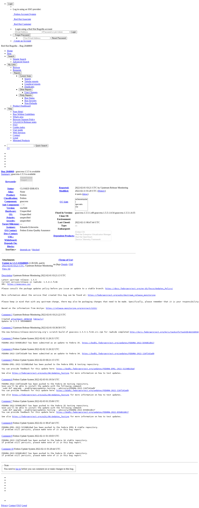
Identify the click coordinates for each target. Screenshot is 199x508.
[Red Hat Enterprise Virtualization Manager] (93, 234)
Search (11, 56)
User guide (18, 130)
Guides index (19, 127)
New (9, 53)
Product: (10, 195)
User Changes (30, 92)
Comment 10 (8, 449)
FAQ (15, 124)
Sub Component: (10, 204)
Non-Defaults (30, 103)
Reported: (64, 187)
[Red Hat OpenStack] (93, 237)
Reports (17, 73)
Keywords (10, 181)
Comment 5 (7, 360)
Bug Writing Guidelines (24, 114)
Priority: (11, 217)
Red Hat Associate (22, 19)
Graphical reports (32, 84)
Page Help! (18, 111)
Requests (17, 70)
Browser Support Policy (24, 119)
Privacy (4, 505)
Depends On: (10, 243)
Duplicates (29, 86)
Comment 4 (7, 349)
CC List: (64, 202)
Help (10, 109)
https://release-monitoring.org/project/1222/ (71, 308)
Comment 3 (7, 338)
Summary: (6, 174)
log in (18, 469)
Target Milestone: (10, 224)
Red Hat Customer (22, 24)
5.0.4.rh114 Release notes (24, 122)
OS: (11, 214)
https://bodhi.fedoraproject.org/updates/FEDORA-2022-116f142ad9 (118, 353)
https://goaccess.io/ (19, 284)
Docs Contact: (11, 233)
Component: (11, 201)
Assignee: (10, 227)
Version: (11, 208)
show (85, 194)
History (101, 191)
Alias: (11, 192)
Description (7, 275)
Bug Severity (30, 100)
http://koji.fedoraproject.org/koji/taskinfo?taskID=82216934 (164, 332)
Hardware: (10, 211)
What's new (18, 117)
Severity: (10, 221)
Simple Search (19, 59)
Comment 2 (7, 327)
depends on (25, 249)
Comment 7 (7, 401)
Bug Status (29, 98)
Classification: (11, 198)
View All (6, 269)
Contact (16, 135)
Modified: (64, 191)
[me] (81, 207)
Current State (25, 76)
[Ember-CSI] (93, 232)
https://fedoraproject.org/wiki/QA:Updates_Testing (40, 373)
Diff (71, 264)
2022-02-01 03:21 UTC (13, 265)
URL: (11, 237)
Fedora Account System (24, 14)
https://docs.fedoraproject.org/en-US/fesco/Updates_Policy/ (139, 288)
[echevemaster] (81, 199)
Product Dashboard (22, 106)
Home (10, 51)
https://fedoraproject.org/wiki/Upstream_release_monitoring (121, 295)
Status (10, 188)
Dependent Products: (63, 236)
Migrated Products (21, 140)
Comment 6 (7, 379)
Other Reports (26, 89)
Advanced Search (21, 61)
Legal (15, 138)
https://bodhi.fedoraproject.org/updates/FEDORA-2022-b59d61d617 (118, 343)
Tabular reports (31, 81)
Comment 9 (7, 436)
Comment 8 (7, 423)
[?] (8, 148)
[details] (38, 319)
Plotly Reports (26, 95)
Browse (16, 67)
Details (64, 264)
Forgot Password (21, 35)
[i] (81, 202)
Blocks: (10, 246)
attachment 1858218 (21, 319)
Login (10, 4)
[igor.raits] (81, 204)
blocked (35, 249)
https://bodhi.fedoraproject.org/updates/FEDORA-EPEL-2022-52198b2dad (95, 369)
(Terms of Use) (66, 260)
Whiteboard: (10, 240)
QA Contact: (11, 230)
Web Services (19, 132)
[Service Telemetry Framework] (93, 239)
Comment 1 (7, 314)
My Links (12, 65)
